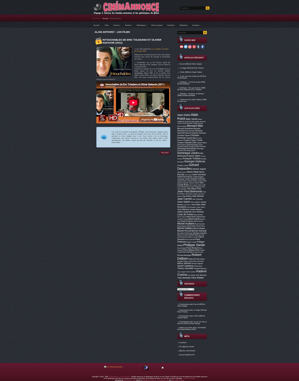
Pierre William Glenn (191, 250)
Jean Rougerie (191, 207)
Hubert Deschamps (184, 177)
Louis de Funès (185, 214)
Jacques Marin (182, 181)
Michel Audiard (185, 223)
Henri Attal (192, 171)
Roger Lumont (188, 261)
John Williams (183, 209)
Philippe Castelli (191, 242)
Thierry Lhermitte (185, 268)
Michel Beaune (182, 226)
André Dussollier (187, 123)
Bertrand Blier (190, 131)
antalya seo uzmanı (186, 327)
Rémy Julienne (184, 263)
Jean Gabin (183, 201)
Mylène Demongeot (182, 235)
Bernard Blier (195, 125)
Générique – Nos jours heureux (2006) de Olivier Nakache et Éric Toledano (191, 88)
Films (107, 25)
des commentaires (187, 351)
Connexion (182, 342)
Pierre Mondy (181, 248)
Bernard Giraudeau (185, 128)
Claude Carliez (189, 140)
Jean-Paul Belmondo (189, 191)
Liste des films (125, 376)
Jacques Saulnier (182, 183)
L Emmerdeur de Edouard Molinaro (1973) (191, 328)
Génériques (142, 25)
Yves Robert (197, 277)
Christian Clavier (183, 135)
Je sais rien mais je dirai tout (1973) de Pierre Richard (192, 322)
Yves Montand (184, 277)
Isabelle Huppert (198, 177)
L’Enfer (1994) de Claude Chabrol (191, 72)
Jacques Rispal (192, 181)
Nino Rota (201, 235)
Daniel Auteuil (181, 145)
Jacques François (197, 179)
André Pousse (198, 123)
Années (128, 25)
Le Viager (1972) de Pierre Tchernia (192, 68)
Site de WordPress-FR (186, 355)
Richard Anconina (198, 252)
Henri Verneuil (199, 174)
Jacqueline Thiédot (183, 179)
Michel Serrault (198, 231)
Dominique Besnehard (186, 148)
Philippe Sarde (194, 245)
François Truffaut (191, 158)
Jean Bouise (198, 196)
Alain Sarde (192, 119)
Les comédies (156, 49)
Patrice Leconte (193, 237)
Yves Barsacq (201, 275)
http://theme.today (178, 380)
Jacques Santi (201, 181)
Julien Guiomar (184, 212)
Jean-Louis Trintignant (194, 187)
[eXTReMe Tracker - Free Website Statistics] (146, 369)
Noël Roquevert (182, 237)
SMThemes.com (129, 380)
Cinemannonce (184, 304)
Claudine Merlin (201, 143)
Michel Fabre (201, 226)
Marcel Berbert (198, 215)
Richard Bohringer (184, 255)
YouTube (171, 25)
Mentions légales (190, 378)
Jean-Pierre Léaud (191, 194)
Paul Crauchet (190, 239)
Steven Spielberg (185, 266)
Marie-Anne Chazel (194, 217)
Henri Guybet (188, 174)
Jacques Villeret (194, 183)
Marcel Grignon (181, 217)
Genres (116, 25)
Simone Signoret (197, 263)
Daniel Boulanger (192, 145)
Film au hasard (156, 25)
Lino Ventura (198, 212)
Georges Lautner (183, 165)
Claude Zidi (190, 142)
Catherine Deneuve (198, 133)
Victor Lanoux (190, 272)
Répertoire (184, 25)
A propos (196, 25)
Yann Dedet (191, 275)
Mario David (193, 219)
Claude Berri (191, 138)
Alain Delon (183, 114)
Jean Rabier (196, 205)
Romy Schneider (198, 261)
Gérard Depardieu (188, 166)
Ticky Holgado (181, 272)
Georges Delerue (194, 161)
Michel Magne (199, 228)
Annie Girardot (182, 126)
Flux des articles (186, 346)
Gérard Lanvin (181, 172)
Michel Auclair (198, 221)
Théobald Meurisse (200, 268)
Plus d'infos (165, 153)
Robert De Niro (194, 259)
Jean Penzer (187, 204)
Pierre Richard (192, 248)
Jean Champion (197, 199)
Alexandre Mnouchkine (192, 121)
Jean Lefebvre (195, 202)
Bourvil (188, 133)
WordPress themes (149, 380)
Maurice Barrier (187, 221)
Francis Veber (193, 156)
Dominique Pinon (189, 150)
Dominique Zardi (187, 152)
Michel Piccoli (184, 231)
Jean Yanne (201, 207)
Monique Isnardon (200, 233)
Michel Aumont (199, 224)
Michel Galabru (185, 228)
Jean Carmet (184, 198)
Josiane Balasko (195, 209)
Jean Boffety (187, 196)
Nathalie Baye (193, 235)
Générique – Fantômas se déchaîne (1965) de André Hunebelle (190, 94)
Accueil (105, 18)
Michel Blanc (191, 226)
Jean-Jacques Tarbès (195, 185)
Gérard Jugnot (199, 169)
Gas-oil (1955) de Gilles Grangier (191, 64)
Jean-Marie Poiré (194, 189)
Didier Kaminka (201, 146)
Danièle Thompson (189, 146)
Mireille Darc (189, 233)
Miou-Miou (180, 233)
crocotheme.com (162, 380)
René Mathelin (188, 252)
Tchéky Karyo (198, 266)
